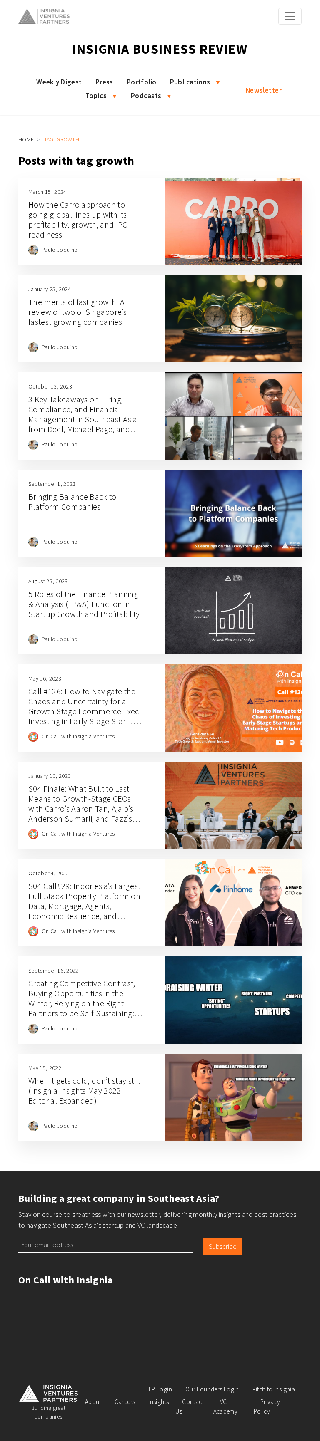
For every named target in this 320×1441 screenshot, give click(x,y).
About (93, 1402)
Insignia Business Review (160, 49)
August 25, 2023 (48, 581)
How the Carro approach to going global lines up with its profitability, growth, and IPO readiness (78, 219)
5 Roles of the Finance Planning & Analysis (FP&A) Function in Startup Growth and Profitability (84, 604)
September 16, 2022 (53, 970)
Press (104, 82)
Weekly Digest (59, 82)
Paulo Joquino (60, 249)
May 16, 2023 (44, 678)
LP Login (160, 1389)
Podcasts (146, 95)
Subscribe (223, 1246)
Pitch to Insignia (273, 1389)
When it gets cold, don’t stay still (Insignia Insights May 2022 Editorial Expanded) (84, 1090)
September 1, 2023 (51, 484)
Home (26, 139)
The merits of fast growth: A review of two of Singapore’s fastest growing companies (77, 312)
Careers (125, 1402)
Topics (96, 95)
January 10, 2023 (49, 776)
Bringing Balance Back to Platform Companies (72, 501)
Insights (158, 1402)
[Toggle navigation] (290, 16)
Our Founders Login (212, 1389)
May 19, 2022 (44, 1068)
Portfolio (142, 82)
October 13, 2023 (50, 386)
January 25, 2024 (49, 289)
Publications (190, 82)
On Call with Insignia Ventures (78, 736)
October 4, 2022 (48, 873)
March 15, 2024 (47, 192)
